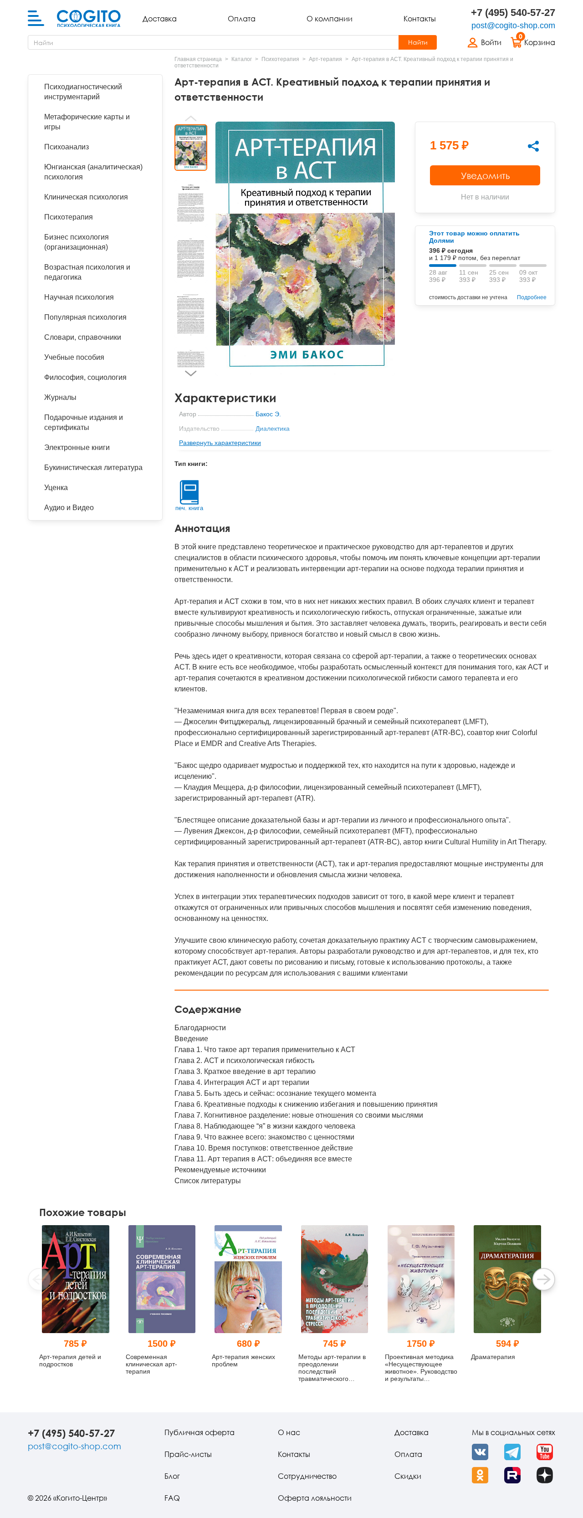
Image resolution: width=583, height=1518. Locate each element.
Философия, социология (85, 377)
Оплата (242, 18)
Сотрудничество (307, 1476)
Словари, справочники (82, 337)
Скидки (407, 1476)
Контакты (420, 18)
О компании (330, 18)
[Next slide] (190, 373)
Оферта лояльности (315, 1498)
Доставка (160, 18)
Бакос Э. (268, 414)
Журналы (60, 397)
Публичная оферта (199, 1432)
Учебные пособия (74, 357)
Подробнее (532, 297)
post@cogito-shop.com (513, 25)
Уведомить (485, 175)
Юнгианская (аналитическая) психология (93, 172)
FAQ (172, 1498)
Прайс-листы (188, 1454)
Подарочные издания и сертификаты (83, 422)
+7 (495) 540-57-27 (513, 12)
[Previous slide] (190, 118)
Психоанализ (66, 147)
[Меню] (36, 19)
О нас (289, 1432)
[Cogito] (89, 18)
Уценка (56, 487)
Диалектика (273, 428)
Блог (172, 1476)
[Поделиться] (533, 146)
